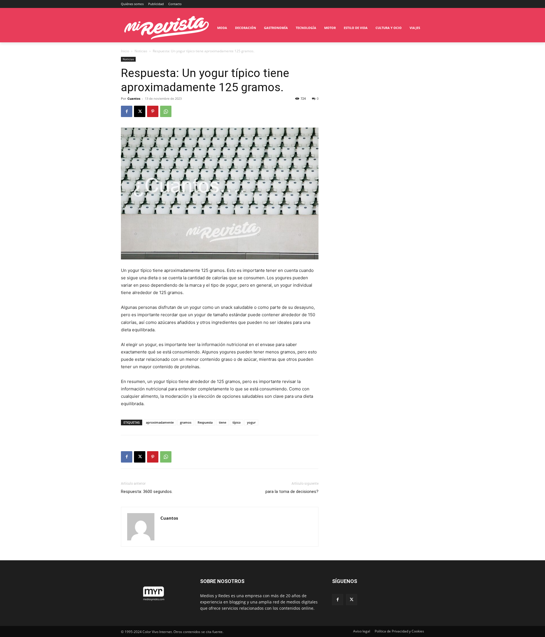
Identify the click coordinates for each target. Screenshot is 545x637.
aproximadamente (160, 422)
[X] (139, 111)
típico (236, 422)
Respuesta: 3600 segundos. (147, 491)
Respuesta (205, 422)
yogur (251, 422)
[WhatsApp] (165, 111)
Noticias (141, 51)
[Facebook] (126, 111)
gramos (185, 422)
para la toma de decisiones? (291, 491)
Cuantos (133, 98)
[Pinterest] (152, 111)
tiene (222, 422)
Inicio (125, 51)
